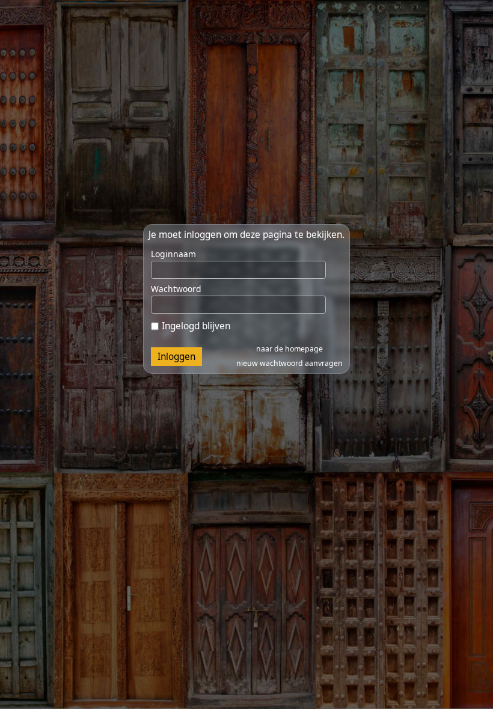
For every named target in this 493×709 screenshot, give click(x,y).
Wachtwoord (176, 288)
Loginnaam (173, 254)
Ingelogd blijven (196, 326)
